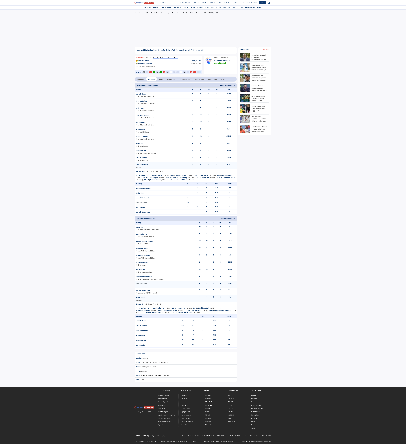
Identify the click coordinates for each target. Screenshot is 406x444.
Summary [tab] (140, 79)
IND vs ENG (208, 405)
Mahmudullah (141, 122)
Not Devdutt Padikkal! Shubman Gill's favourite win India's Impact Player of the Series (259, 119)
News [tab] (222, 79)
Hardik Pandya (186, 408)
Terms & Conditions (227, 441)
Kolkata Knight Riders (164, 395)
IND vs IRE (208, 425)
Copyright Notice (219, 435)
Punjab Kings (161, 408)
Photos (227, 3)
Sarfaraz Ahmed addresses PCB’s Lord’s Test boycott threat (258, 88)
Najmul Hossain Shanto (144, 241)
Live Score (254, 395)
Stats (242, 3)
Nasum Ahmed (141, 158)
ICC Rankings (252, 3)
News (193, 7)
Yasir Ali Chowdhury (143, 115)
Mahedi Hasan (141, 94)
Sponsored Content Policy (211, 441)
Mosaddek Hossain (143, 198)
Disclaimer (206, 435)
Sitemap (250, 435)
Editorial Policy (139, 441)
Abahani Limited (143, 61)
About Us (195, 435)
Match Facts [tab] (212, 79)
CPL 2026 (231, 402)
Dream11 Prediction (205, 7)
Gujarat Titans (162, 425)
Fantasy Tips (238, 7)
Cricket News (215, 3)
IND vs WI (208, 418)
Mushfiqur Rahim (142, 248)
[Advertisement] (203, 31)
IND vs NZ (208, 408)
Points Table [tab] (199, 79)
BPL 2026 (231, 412)
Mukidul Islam (141, 151)
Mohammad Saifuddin (222, 60)
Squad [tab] (161, 79)
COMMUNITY (250, 7)
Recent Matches (256, 405)
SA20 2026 (231, 418)
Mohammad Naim (142, 262)
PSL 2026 (230, 405)
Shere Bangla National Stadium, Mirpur (165, 58)
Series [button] (194, 3)
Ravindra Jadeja (186, 415)
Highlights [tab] (171, 79)
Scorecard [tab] (151, 79)
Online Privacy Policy (236, 435)
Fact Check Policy (152, 441)
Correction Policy (183, 441)
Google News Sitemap (263, 435)
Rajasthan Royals (163, 412)
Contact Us (185, 435)
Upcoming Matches (257, 408)
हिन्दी (149, 412)
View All (264, 49)
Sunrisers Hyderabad (164, 418)
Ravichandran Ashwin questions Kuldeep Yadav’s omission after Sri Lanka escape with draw (260, 129)
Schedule (177, 7)
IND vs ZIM (208, 421)
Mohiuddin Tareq (142, 165)
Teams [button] (203, 3)
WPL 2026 (231, 395)
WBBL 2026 (231, 421)
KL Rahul (184, 395)
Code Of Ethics (196, 441)
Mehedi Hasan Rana (143, 212)
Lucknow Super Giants (164, 421)
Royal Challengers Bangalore (166, 415)
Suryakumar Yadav (187, 421)
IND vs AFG (208, 395)
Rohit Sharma (185, 402)
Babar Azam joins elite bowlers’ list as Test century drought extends (259, 67)
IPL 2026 (147, 7)
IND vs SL (207, 415)
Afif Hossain (140, 207)
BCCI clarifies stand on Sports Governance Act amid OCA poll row (259, 57)
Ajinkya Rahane (186, 412)
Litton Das (139, 227)
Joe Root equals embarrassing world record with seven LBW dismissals (259, 78)
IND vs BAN (208, 402)
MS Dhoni (184, 399)
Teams (155, 7)
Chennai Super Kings (164, 402)
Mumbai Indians (162, 399)
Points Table (166, 7)
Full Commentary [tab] (185, 79)
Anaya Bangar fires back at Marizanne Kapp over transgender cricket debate (259, 108)
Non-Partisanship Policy (168, 441)
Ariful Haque (140, 129)
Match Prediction (223, 7)
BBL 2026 (231, 399)
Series (253, 402)
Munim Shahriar (141, 234)
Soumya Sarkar (141, 101)
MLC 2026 (231, 415)
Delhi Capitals (162, 405)
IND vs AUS (208, 399)
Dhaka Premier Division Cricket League (154, 362)
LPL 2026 (230, 408)
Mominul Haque (141, 136)
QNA (259, 7)
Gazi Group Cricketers (145, 64)
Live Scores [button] (183, 3)
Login (262, 3)
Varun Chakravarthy (187, 425)
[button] (200, 72)
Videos (234, 3)
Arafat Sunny (140, 193)
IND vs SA (208, 412)
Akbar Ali (139, 143)
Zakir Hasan (140, 108)
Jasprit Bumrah (186, 418)
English (161, 3)
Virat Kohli (184, 405)
